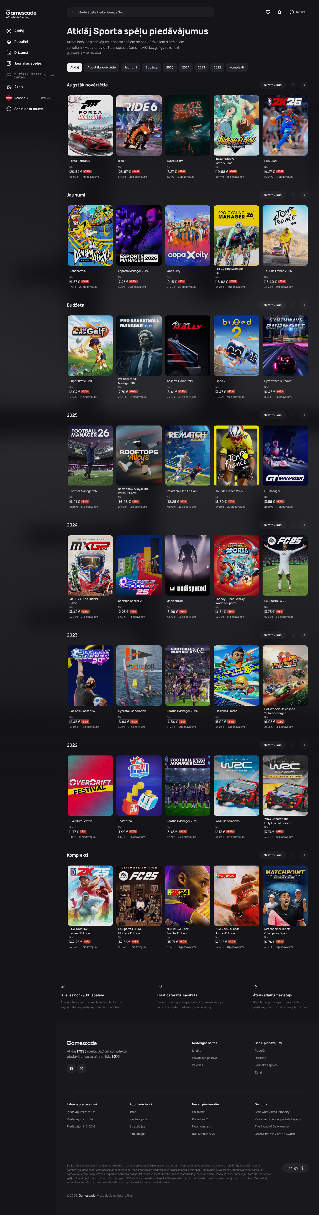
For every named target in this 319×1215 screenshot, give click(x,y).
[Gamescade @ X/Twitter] (81, 1068)
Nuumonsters (201, 1126)
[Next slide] (304, 85)
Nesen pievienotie (205, 1104)
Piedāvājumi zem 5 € (81, 1112)
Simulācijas (137, 1134)
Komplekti (237, 67)
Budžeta (152, 67)
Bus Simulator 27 (203, 1134)
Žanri (258, 1072)
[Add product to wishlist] (107, 172)
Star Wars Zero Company (272, 1112)
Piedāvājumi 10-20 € (81, 1126)
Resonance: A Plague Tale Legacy (278, 1119)
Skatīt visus (273, 85)
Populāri (260, 1051)
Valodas (197, 1065)
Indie (133, 1112)
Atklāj (74, 67)
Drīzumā (260, 1058)
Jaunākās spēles (266, 1065)
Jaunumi (130, 67)
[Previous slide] (293, 85)
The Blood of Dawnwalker (272, 1126)
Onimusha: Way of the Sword (275, 1134)
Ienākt (196, 1051)
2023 (201, 67)
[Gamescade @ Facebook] (71, 1068)
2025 (169, 67)
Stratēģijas (137, 1126)
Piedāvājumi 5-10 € (80, 1119)
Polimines (198, 1112)
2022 (217, 67)
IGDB (128, 1178)
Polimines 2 (200, 1119)
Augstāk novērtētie (101, 67)
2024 (185, 67)
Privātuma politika (204, 1058)
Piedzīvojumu (139, 1119)
